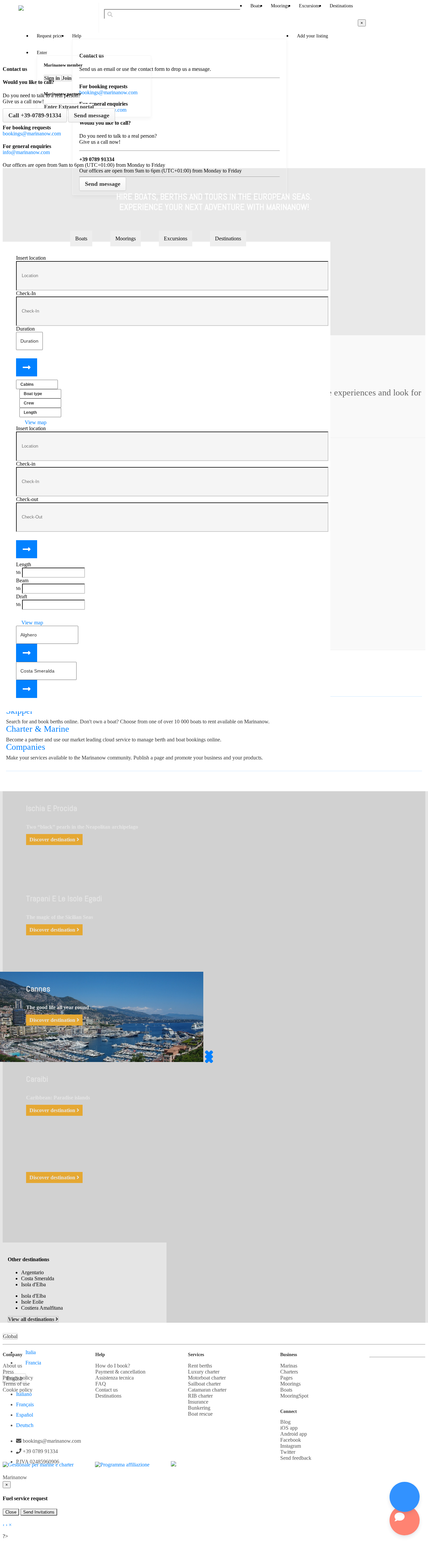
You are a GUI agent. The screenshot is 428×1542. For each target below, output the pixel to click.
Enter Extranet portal (69, 107)
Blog (285, 1422)
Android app (293, 1434)
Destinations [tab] (228, 238)
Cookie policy (17, 1390)
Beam (22, 580)
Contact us (106, 1390)
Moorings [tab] (125, 238)
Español (24, 1415)
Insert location (31, 258)
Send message (91, 115)
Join (67, 78)
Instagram (290, 1446)
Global (10, 1336)
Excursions (309, 5)
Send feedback (295, 1458)
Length (23, 564)
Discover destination (53, 839)
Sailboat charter (204, 1384)
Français (25, 1404)
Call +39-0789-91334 (34, 115)
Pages (286, 1378)
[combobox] (172, 14)
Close (10, 1512)
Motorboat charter (207, 1378)
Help (76, 35)
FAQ (100, 1384)
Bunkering (199, 1408)
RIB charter (200, 1396)
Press (8, 1372)
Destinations (341, 5)
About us (12, 1366)
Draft (21, 596)
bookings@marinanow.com (32, 133)
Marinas (288, 1366)
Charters (289, 1372)
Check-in (25, 464)
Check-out (27, 499)
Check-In (26, 293)
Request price (49, 35)
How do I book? (112, 1366)
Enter (42, 52)
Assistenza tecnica (114, 1378)
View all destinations (32, 1319)
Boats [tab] (81, 238)
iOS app (289, 1428)
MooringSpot (294, 1396)
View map (34, 422)
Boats (255, 5)
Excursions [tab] (175, 238)
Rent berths (200, 1366)
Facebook (290, 1440)
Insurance (198, 1402)
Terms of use (16, 1384)
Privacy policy (18, 1378)
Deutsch (24, 1425)
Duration (25, 329)
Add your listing (312, 35)
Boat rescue (200, 1414)
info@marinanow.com (26, 152)
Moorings (280, 5)
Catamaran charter (207, 1390)
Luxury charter (203, 1372)
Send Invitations (39, 1512)
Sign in (52, 78)
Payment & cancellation (120, 1372)
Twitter (287, 1452)
